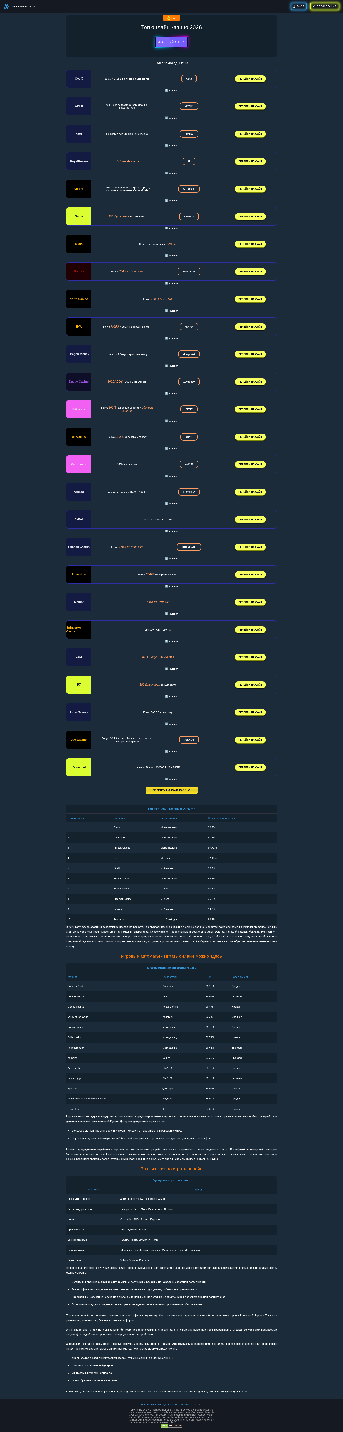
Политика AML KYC (192, 1404)
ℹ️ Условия (171, 90)
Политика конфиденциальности (158, 1404)
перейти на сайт (250, 78)
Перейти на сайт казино (171, 790)
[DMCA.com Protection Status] (171, 1427)
